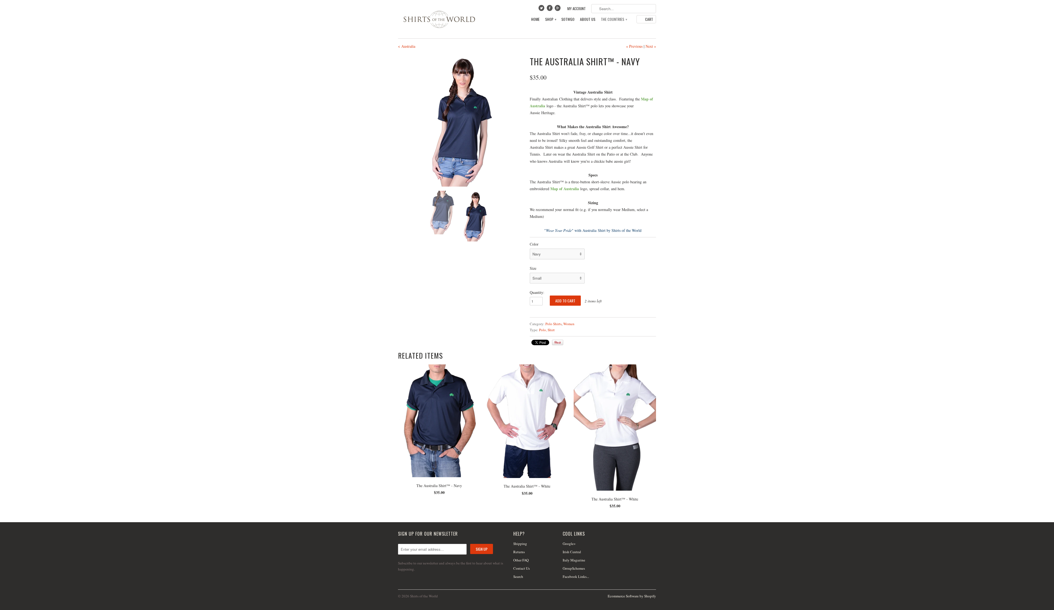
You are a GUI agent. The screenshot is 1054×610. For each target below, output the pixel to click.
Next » (651, 46)
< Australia (406, 46)
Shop (550, 19)
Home (535, 19)
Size (533, 268)
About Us (587, 19)
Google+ (569, 543)
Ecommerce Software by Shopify (632, 596)
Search (518, 576)
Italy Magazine (574, 560)
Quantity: (537, 292)
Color (534, 244)
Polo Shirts (553, 323)
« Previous (634, 46)
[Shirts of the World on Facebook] (550, 9)
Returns (519, 551)
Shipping (520, 543)
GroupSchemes (574, 568)
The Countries (614, 19)
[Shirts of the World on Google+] (558, 9)
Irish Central (572, 551)
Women (568, 323)
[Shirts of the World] (439, 19)
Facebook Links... (576, 576)
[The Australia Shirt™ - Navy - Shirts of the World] (461, 121)
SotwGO (567, 19)
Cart (649, 19)
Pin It (557, 342)
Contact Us (521, 568)
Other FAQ (521, 560)
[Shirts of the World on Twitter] (542, 9)
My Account (576, 8)
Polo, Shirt (547, 329)
